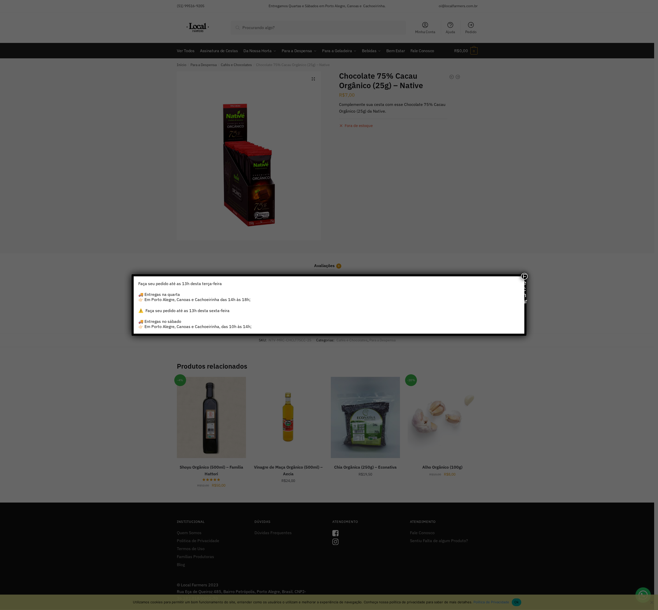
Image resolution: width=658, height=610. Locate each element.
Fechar (524, 276)
